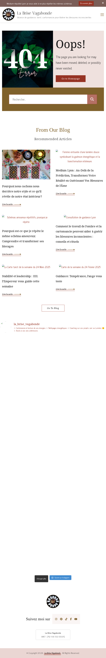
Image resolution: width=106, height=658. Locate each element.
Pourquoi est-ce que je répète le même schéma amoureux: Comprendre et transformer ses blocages (23, 238)
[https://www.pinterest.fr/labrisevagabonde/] (61, 619)
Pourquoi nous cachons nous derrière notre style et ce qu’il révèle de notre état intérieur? (22, 191)
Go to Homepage (71, 78)
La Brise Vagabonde (34, 13)
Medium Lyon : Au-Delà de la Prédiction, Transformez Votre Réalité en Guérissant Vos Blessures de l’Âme (79, 178)
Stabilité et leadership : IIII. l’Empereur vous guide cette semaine (20, 281)
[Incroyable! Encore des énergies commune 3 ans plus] (26, 350)
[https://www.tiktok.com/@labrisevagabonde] (66, 619)
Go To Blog (53, 308)
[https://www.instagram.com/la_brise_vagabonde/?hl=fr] (56, 619)
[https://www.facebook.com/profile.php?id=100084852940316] (70, 619)
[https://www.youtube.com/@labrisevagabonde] (76, 619)
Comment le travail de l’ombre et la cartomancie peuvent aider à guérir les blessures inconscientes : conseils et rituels (79, 233)
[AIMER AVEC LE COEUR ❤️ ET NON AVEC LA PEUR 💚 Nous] (80, 419)
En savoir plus (86, 3)
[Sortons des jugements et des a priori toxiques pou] (26, 538)
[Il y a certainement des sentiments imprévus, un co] (80, 529)
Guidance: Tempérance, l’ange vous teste (79, 278)
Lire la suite (7, 204)
